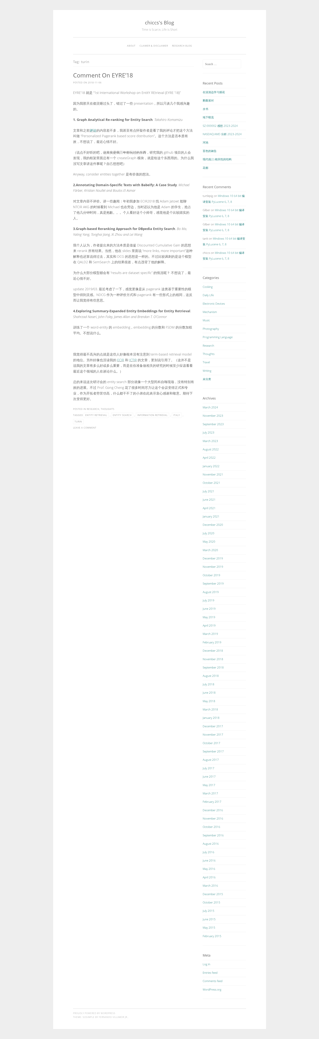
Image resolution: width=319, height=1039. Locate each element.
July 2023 (208, 432)
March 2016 (210, 885)
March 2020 (210, 550)
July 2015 (208, 911)
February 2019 (212, 642)
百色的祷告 (210, 151)
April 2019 (209, 625)
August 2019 (211, 592)
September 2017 (213, 751)
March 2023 (210, 441)
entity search (122, 415)
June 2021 (209, 499)
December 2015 (213, 894)
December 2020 (213, 525)
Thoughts (107, 409)
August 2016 (211, 843)
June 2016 (209, 860)
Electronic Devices (214, 303)
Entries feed (210, 972)
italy (176, 415)
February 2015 (212, 936)
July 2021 (208, 491)
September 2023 (213, 424)
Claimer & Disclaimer (154, 45)
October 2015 (211, 902)
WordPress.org (212, 989)
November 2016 (213, 818)
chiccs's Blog (159, 22)
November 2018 (213, 659)
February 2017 (212, 801)
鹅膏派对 (208, 100)
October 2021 (211, 483)
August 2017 (211, 760)
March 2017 (210, 793)
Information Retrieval (152, 415)
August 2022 (211, 449)
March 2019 (210, 634)
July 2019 (208, 600)
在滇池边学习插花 (214, 92)
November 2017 (213, 734)
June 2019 (209, 608)
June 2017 (209, 776)
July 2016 (208, 852)
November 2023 (213, 415)
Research (93, 409)
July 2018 (208, 684)
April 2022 (209, 457)
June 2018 (209, 692)
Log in (206, 964)
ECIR (120, 360)
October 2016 (211, 827)
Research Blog (182, 45)
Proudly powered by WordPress (94, 1013)
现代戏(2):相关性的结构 (217, 159)
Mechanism (210, 312)
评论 (93, 130)
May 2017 (209, 785)
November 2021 (213, 474)
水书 (205, 109)
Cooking (208, 287)
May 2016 (209, 869)
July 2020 (208, 533)
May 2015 (209, 927)
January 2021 (211, 516)
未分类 (207, 379)
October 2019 (211, 575)
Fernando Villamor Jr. (113, 1017)
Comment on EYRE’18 (103, 75)
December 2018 (213, 650)
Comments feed (212, 981)
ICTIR (133, 360)
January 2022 (211, 466)
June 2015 (209, 919)
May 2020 (209, 541)
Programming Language (218, 337)
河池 (205, 142)
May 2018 (209, 701)
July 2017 (208, 768)
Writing (207, 371)
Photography (211, 329)
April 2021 (209, 508)
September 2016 (213, 835)
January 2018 (211, 718)
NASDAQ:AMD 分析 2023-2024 (222, 134)
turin (78, 421)
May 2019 (209, 617)
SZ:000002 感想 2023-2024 (220, 126)
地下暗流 (208, 117)
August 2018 (211, 676)
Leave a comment (84, 427)
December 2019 (213, 558)
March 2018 (210, 709)
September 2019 (213, 583)
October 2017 (211, 743)
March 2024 (210, 407)
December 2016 (213, 810)
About (131, 45)
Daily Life (208, 295)
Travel (206, 362)
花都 (205, 168)
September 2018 (213, 667)
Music (206, 320)
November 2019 (213, 566)
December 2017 (213, 726)
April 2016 (209, 877)
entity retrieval (96, 415)
